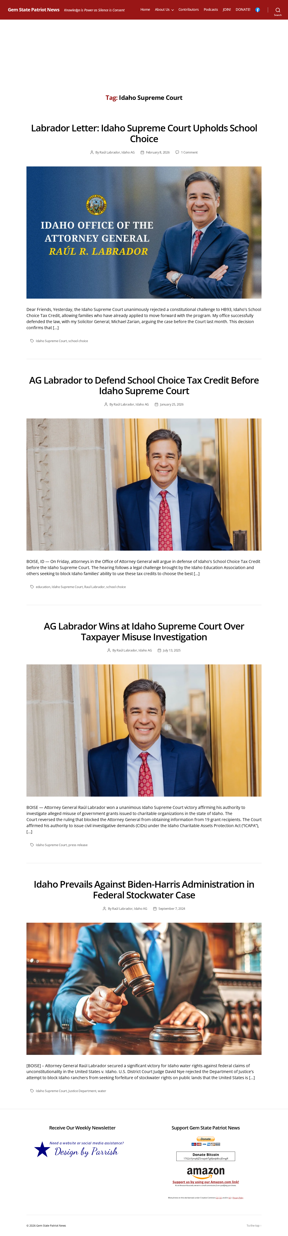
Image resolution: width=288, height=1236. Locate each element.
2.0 (217, 1197)
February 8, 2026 (158, 152)
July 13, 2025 (172, 650)
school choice (78, 341)
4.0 (229, 1197)
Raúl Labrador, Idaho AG (117, 152)
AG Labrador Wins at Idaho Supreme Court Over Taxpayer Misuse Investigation (144, 631)
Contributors (188, 9)
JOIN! (227, 9)
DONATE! (243, 9)
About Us (162, 9)
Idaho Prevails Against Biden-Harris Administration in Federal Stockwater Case (144, 889)
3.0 (220, 1197)
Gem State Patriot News (33, 9)
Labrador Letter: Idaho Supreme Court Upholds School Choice (144, 133)
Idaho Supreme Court (51, 341)
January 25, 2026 (172, 404)
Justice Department (82, 1091)
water (102, 1091)
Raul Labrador (94, 587)
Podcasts (211, 9)
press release (78, 845)
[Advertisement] (144, 49)
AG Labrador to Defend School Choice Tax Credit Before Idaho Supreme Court (144, 385)
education (43, 587)
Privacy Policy (238, 1197)
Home (145, 9)
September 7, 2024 (171, 908)
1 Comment (189, 152)
